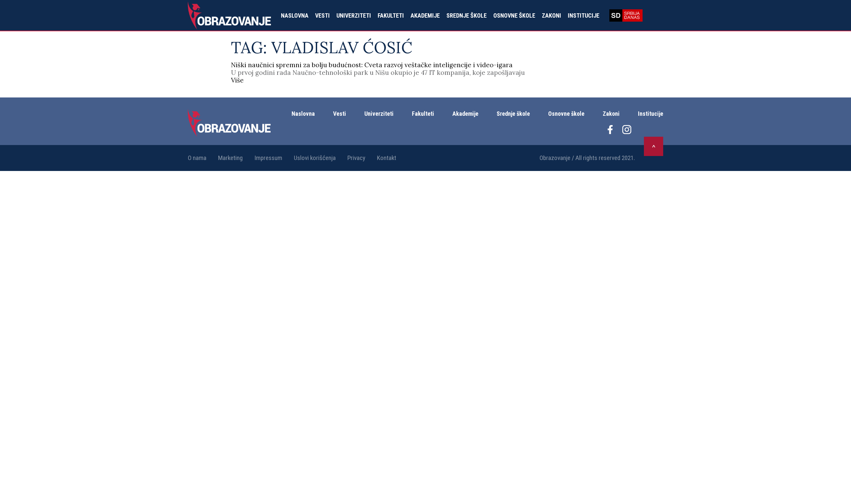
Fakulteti (391, 15)
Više (237, 80)
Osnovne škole (514, 15)
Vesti (322, 15)
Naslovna (294, 15)
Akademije (425, 15)
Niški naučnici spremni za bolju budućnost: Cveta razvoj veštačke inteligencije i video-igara (372, 65)
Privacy (356, 158)
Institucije (583, 15)
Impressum (268, 158)
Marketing (230, 158)
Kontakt (386, 158)
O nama (197, 158)
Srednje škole (466, 15)
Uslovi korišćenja (315, 158)
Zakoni (551, 15)
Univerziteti (353, 15)
